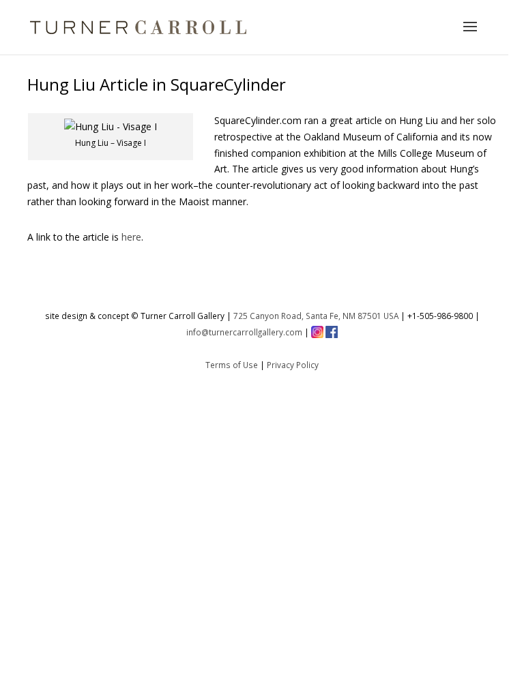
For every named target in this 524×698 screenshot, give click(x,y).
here (131, 236)
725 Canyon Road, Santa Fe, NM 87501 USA (315, 315)
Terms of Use (231, 364)
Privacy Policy (293, 364)
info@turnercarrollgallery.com (244, 332)
